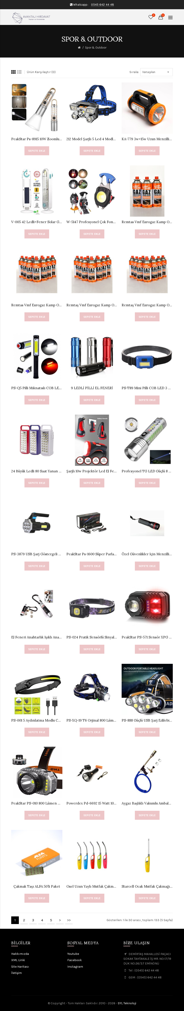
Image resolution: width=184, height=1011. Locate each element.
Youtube (73, 954)
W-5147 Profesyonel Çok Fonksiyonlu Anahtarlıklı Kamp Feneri (92, 222)
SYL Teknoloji (127, 1003)
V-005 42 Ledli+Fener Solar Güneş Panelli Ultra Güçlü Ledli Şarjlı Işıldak (36, 222)
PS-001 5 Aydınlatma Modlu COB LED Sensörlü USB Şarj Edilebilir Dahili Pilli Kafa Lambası (36, 720)
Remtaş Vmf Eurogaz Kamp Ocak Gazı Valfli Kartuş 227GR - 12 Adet (92, 305)
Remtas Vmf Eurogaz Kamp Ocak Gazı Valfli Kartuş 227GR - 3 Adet (147, 222)
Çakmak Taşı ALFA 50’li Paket (36, 886)
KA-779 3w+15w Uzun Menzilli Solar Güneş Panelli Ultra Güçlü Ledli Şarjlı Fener (147, 139)
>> (69, 920)
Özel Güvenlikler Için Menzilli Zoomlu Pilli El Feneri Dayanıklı (147, 554)
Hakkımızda (20, 954)
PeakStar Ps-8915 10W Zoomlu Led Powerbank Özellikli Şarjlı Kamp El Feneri (36, 139)
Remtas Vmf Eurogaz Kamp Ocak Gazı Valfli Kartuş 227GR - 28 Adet (36, 305)
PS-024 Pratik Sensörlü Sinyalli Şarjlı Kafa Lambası (92, 637)
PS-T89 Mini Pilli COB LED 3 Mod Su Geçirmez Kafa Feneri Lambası (147, 388)
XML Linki (18, 960)
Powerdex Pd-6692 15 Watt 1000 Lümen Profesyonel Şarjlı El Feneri (92, 803)
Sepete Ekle (36, 150)
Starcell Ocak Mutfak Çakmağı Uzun (147, 886)
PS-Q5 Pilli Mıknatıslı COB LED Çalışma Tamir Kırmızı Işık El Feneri (36, 388)
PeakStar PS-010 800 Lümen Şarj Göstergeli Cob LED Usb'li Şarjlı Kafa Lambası (36, 803)
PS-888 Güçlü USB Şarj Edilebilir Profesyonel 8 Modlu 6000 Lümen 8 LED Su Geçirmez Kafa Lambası (147, 720)
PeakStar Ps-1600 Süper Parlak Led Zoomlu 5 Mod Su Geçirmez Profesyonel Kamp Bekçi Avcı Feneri (92, 554)
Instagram (75, 967)
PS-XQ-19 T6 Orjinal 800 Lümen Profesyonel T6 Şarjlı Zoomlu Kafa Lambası (92, 720)
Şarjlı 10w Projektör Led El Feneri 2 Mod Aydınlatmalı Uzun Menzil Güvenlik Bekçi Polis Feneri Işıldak (92, 471)
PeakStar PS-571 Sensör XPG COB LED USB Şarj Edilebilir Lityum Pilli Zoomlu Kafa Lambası (147, 637)
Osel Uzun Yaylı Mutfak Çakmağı (92, 886)
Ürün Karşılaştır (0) (41, 72)
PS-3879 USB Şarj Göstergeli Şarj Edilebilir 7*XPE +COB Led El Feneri (36, 554)
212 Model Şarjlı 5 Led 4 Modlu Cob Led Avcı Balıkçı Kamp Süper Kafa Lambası (92, 139)
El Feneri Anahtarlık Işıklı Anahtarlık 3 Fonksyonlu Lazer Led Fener (36, 637)
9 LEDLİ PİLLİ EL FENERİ (92, 388)
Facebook (74, 960)
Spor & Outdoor (95, 47)
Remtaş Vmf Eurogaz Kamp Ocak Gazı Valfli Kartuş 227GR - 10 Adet (147, 305)
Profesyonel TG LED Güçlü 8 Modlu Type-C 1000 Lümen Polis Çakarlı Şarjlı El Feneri (147, 471)
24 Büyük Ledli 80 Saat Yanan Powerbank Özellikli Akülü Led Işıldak (36, 471)
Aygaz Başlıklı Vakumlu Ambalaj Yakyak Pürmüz (147, 803)
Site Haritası (20, 967)
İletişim (16, 973)
